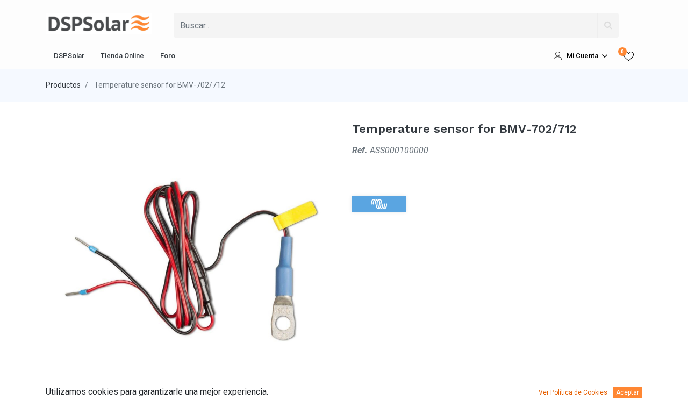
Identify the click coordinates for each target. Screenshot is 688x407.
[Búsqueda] (608, 25)
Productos (63, 85)
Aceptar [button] (627, 392)
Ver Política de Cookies (573, 392)
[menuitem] (69, 56)
